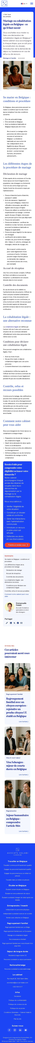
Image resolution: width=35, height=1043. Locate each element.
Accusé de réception (13, 573)
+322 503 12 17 (17, 986)
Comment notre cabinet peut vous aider (17, 595)
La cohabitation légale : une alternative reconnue (14, 581)
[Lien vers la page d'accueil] (4, 4)
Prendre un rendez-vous (17, 545)
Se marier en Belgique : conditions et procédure (17, 560)
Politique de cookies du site (17, 1004)
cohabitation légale (11, 327)
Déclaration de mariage (14, 570)
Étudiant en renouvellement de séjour (17, 893)
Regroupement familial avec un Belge (17, 927)
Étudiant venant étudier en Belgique (17, 889)
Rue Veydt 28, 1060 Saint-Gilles (17, 978)
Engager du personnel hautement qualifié (17, 869)
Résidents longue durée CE (17, 955)
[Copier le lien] (7, 623)
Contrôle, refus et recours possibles (17, 591)
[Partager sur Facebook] (18, 624)
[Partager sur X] (14, 624)
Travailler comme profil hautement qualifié (18, 865)
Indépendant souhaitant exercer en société (17, 913)
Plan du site (17, 1019)
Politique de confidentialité (17, 1000)
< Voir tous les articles (7, 15)
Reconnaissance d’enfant (17, 939)
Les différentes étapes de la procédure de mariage (14, 566)
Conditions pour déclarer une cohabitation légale (16, 586)
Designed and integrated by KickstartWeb (16, 1037)
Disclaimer (17, 996)
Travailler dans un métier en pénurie (17, 880)
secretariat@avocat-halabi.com (17, 982)
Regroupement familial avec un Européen (17, 931)
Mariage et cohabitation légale (17, 935)
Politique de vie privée (17, 1008)
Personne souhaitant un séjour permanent (17, 959)
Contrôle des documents (14, 577)
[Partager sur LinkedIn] (11, 624)
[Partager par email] (21, 624)
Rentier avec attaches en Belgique (17, 917)
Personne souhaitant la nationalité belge (17, 969)
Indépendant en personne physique (17, 909)
